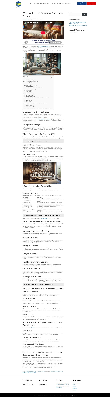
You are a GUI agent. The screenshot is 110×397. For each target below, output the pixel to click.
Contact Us (67, 3)
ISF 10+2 (35, 371)
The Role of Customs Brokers (29, 94)
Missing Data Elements (29, 91)
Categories (25, 382)
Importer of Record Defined (30, 82)
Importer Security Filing (43, 46)
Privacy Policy (69, 395)
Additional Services (44, 3)
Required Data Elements (29, 86)
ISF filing (32, 327)
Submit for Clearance (82, 3)
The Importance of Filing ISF (30, 80)
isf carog (59, 371)
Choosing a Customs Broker (30, 96)
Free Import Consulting (91, 3)
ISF (49, 46)
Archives (41, 382)
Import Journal (60, 3)
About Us (53, 3)
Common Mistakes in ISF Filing (30, 89)
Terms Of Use (64, 395)
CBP (52, 119)
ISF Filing (36, 3)
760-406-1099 (51, 395)
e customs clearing (54, 371)
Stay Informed (28, 104)
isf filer (28, 372)
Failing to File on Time (29, 92)
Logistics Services (41, 371)
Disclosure (75, 395)
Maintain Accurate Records (30, 105)
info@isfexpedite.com (58, 395)
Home (31, 3)
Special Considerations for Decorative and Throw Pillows (34, 87)
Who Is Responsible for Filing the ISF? (31, 81)
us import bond (33, 372)
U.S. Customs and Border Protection (43, 119)
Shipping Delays (28, 101)
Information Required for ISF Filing (30, 85)
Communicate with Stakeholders (31, 106)
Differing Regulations (29, 100)
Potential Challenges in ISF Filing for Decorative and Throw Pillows (36, 97)
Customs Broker (30, 371)
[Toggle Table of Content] (51, 77)
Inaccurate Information (29, 90)
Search (70, 12)
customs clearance (44, 218)
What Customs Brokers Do (30, 95)
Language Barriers (29, 99)
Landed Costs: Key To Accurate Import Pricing (78, 25)
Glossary (74, 390)
